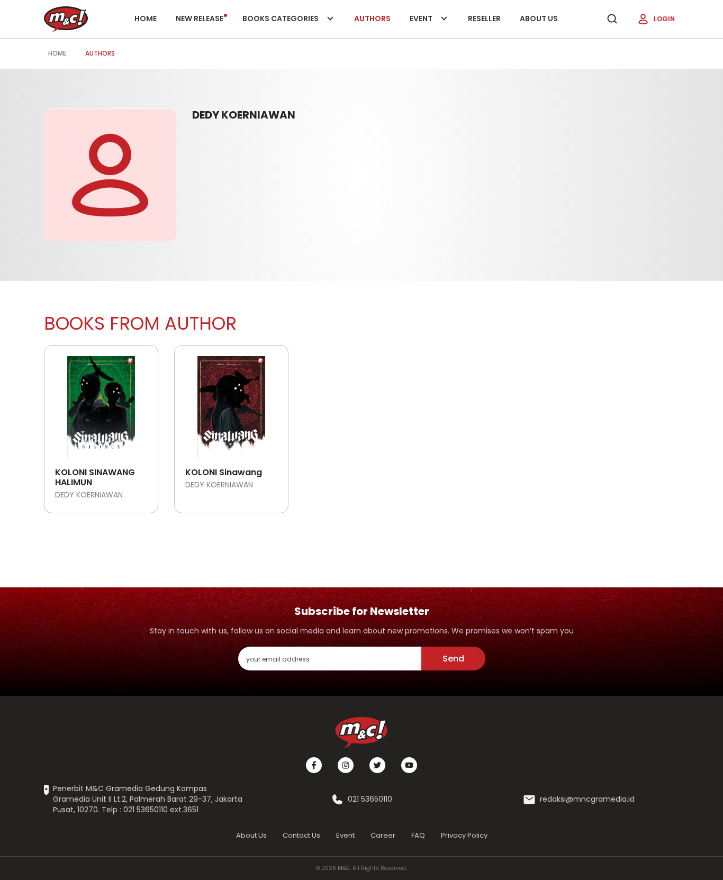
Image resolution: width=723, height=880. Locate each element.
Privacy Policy (464, 835)
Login (664, 18)
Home (145, 18)
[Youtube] (409, 765)
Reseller (484, 18)
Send (453, 658)
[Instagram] (346, 765)
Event (432, 25)
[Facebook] (314, 765)
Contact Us (301, 835)
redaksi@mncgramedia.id (587, 799)
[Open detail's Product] (101, 404)
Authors (372, 18)
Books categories (281, 25)
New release (199, 18)
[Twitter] (377, 765)
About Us (539, 18)
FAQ (418, 835)
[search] (612, 19)
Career (382, 835)
